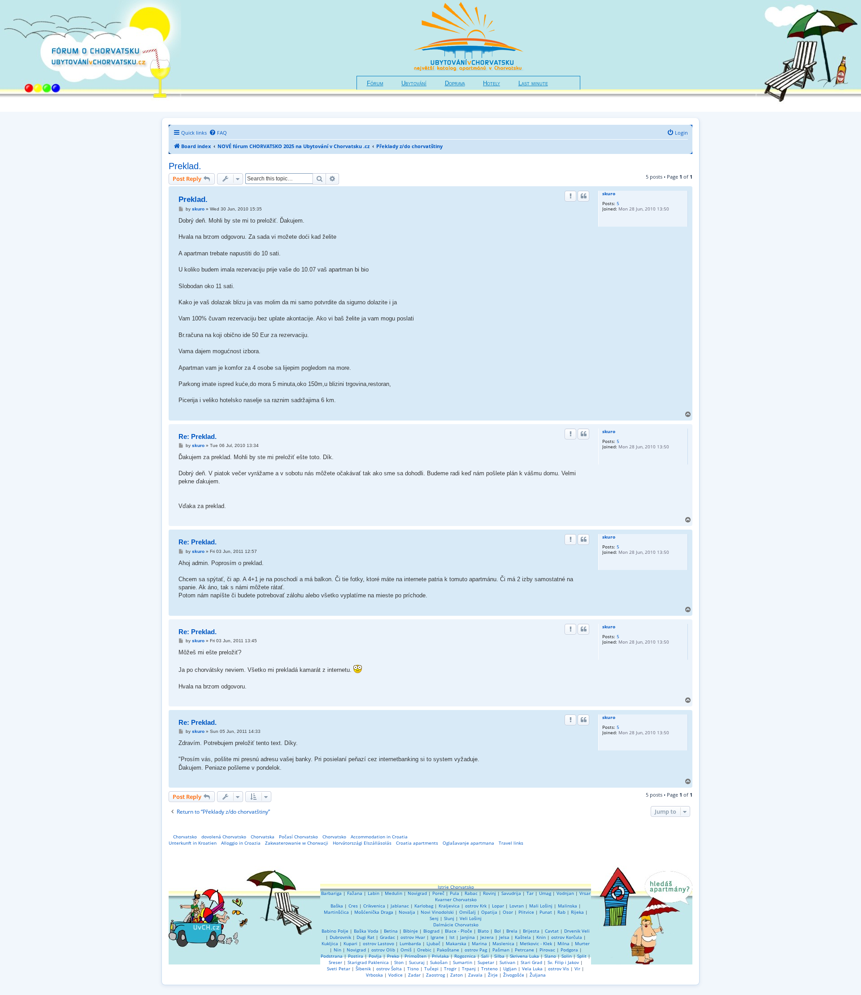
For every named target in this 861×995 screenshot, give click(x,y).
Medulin (393, 893)
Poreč (438, 893)
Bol (497, 931)
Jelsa (504, 937)
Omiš (406, 950)
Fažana (354, 893)
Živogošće (513, 975)
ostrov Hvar (412, 937)
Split (582, 956)
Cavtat (552, 931)
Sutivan (507, 962)
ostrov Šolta (389, 968)
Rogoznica (465, 956)
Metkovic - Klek (536, 943)
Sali (485, 956)
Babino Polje (335, 931)
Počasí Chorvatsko (298, 836)
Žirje (493, 975)
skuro (608, 193)
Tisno (413, 968)
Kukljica (330, 943)
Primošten (415, 956)
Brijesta (531, 931)
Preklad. (185, 166)
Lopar (498, 906)
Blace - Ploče (458, 931)
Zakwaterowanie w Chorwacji (296, 843)
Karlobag (423, 906)
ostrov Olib (383, 950)
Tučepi (431, 968)
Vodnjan (565, 893)
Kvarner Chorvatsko (456, 899)
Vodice (395, 975)
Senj (434, 918)
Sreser (335, 962)
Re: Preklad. (197, 436)
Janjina (467, 937)
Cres (353, 906)
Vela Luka (532, 968)
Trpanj (469, 968)
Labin (373, 893)
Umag (545, 893)
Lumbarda (410, 943)
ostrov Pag (476, 950)
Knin (541, 937)
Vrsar (585, 893)
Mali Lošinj (540, 906)
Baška (336, 906)
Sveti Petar (338, 968)
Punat (545, 912)
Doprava (455, 83)
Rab (561, 912)
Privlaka (440, 956)
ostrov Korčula (566, 937)
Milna (563, 943)
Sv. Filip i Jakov (563, 962)
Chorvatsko (185, 836)
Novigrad (417, 893)
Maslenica (503, 943)
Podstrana (332, 956)
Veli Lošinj (471, 918)
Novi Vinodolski (437, 912)
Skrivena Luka (524, 956)
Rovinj (489, 893)
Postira (355, 956)
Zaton (456, 975)
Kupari (350, 943)
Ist (452, 937)
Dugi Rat (365, 937)
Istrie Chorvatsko (456, 887)
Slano (550, 956)
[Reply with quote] (583, 196)
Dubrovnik (340, 937)
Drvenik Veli (577, 931)
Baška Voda (366, 931)
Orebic (424, 950)
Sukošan (439, 962)
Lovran (516, 906)
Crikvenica (374, 906)
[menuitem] (218, 132)
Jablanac (400, 906)
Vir (577, 968)
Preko (393, 956)
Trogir (450, 968)
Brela (511, 931)
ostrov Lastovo (378, 943)
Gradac (387, 937)
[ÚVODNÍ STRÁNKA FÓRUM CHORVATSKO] (90, 56)
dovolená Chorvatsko (223, 836)
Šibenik (363, 968)
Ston (399, 962)
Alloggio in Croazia (241, 843)
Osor (508, 912)
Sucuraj (417, 962)
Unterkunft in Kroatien (193, 843)
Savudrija (511, 893)
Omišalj (467, 912)
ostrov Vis (558, 968)
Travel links (511, 843)
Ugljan (510, 968)
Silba (499, 956)
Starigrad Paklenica (368, 962)
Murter (582, 943)
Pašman (500, 950)
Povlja (375, 956)
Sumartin (462, 962)
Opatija (489, 912)
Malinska (567, 906)
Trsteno (489, 968)
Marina (479, 943)
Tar (530, 893)
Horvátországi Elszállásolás (362, 843)
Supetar (486, 962)
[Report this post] (570, 196)
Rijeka (577, 912)
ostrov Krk (476, 906)
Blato (483, 931)
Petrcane (524, 950)
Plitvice (526, 912)
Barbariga (331, 893)
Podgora (569, 950)
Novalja (407, 912)
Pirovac (547, 950)
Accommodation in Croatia (379, 836)
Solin (566, 956)
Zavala (475, 975)
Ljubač (433, 943)
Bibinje (410, 931)
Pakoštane (448, 950)
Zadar (414, 975)
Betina (391, 931)
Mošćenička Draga (373, 912)
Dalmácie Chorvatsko (455, 924)
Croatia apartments (417, 843)
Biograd (431, 931)
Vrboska (374, 975)
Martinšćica (336, 912)
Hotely (491, 83)
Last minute (533, 83)
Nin (337, 950)
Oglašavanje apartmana (468, 843)
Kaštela (523, 937)
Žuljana (538, 975)
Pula (454, 893)
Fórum (375, 83)
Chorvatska (262, 836)
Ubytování (413, 83)
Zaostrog (435, 975)
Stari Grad (531, 962)
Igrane (437, 937)
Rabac (471, 893)
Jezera (487, 937)
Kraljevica (449, 906)
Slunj (449, 918)
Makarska (456, 943)
